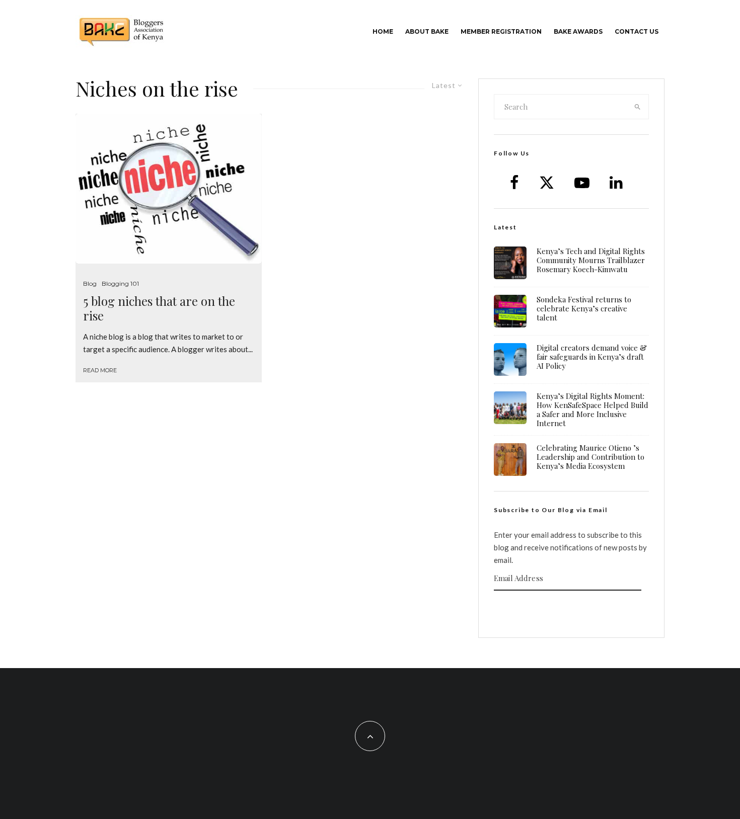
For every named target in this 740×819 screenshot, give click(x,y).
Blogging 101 (120, 283)
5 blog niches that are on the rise (159, 308)
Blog (90, 283)
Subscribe (571, 610)
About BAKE (427, 31)
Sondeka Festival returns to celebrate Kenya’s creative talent (584, 308)
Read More (100, 370)
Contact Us (636, 31)
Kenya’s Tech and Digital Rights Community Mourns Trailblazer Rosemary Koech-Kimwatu (591, 260)
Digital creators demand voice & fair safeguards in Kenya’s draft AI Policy (592, 356)
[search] (637, 107)
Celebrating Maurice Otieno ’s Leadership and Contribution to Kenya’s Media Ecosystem (590, 456)
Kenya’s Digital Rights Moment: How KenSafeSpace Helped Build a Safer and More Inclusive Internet (592, 409)
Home (383, 31)
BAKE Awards (578, 31)
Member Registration (501, 31)
